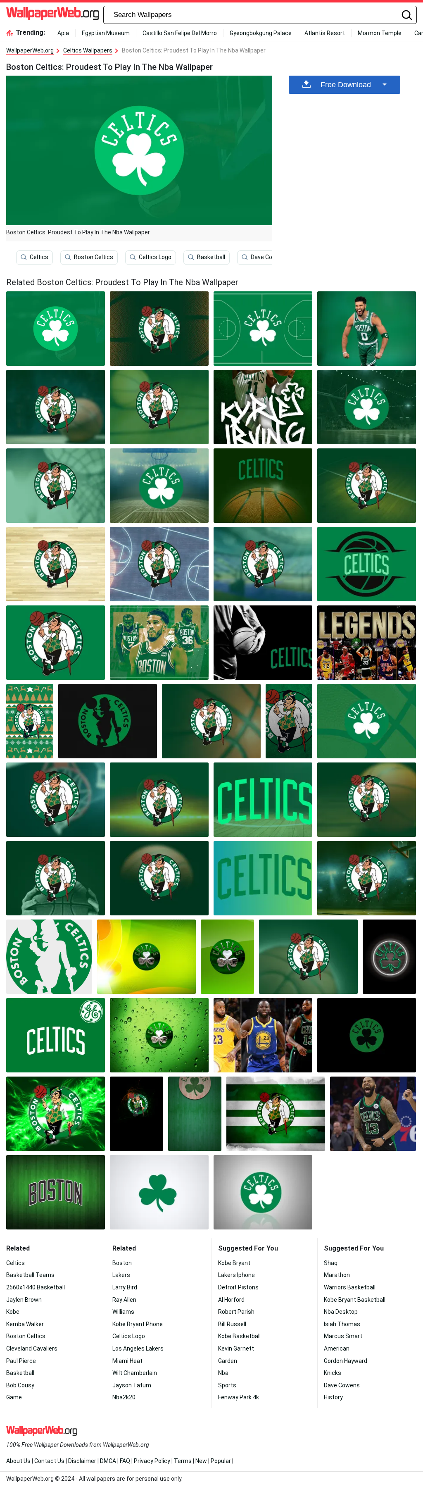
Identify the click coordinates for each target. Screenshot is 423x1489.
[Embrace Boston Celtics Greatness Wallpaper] (366, 564)
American (336, 1348)
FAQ (125, 1461)
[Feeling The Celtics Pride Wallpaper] (366, 485)
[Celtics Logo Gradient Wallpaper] (146, 957)
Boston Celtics (93, 257)
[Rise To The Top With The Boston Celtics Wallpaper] (263, 799)
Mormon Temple (380, 33)
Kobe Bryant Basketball (354, 1299)
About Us (18, 1461)
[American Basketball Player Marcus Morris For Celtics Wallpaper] (373, 1114)
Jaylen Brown (24, 1299)
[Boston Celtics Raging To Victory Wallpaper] (159, 564)
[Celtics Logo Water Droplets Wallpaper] (159, 1035)
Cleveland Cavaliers (31, 1348)
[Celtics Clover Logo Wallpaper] (227, 957)
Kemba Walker (25, 1324)
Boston (122, 1263)
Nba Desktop (341, 1311)
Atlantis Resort (324, 33)
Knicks (332, 1373)
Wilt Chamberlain (134, 1373)
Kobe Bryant (234, 1263)
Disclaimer (82, 1461)
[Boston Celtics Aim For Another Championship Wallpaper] (366, 407)
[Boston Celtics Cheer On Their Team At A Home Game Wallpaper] (263, 642)
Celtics (39, 257)
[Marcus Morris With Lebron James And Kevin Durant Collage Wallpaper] (263, 1035)
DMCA (108, 1461)
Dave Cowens (269, 257)
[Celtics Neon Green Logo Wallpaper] (389, 957)
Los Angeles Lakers (138, 1348)
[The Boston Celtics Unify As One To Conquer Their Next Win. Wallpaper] (263, 328)
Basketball (211, 257)
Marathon (337, 1275)
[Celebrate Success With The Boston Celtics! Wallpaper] (366, 878)
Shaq (330, 1263)
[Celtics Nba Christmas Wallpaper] (29, 721)
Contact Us (49, 1461)
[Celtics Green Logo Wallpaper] (55, 1035)
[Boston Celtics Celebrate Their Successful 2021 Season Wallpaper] (263, 407)
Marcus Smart (343, 1336)
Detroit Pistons (238, 1287)
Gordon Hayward (345, 1361)
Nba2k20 (123, 1397)
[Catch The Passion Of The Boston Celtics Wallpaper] (263, 564)
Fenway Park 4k (238, 1397)
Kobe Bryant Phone (137, 1324)
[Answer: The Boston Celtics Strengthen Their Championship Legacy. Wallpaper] (159, 642)
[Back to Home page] (52, 15)
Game (14, 1397)
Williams (123, 1311)
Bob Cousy (20, 1385)
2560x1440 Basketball (35, 1287)
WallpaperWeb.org (30, 50)
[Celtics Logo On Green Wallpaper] (194, 1114)
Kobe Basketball (239, 1336)
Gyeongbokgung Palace (261, 33)
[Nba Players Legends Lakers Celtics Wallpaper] (366, 642)
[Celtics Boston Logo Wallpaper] (55, 1192)
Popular (221, 1461)
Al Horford (231, 1299)
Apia (63, 33)
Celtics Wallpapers (87, 50)
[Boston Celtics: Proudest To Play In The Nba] (55, 328)
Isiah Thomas (342, 1324)
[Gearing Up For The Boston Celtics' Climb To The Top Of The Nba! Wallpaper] (366, 328)
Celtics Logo (155, 257)
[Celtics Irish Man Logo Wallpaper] (49, 957)
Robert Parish (236, 1311)
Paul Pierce (21, 1361)
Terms (183, 1461)
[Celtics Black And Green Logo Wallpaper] (107, 721)
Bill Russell (232, 1324)
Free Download (346, 85)
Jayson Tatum (131, 1385)
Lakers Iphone (236, 1275)
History (333, 1397)
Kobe (12, 1311)
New (201, 1461)
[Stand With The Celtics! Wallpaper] (366, 799)
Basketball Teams (30, 1275)
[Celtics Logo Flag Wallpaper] (275, 1114)
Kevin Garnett (236, 1348)
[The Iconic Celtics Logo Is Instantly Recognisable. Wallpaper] (55, 642)
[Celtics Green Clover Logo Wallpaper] (263, 1192)
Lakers (121, 1275)
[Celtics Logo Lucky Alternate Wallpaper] (55, 1114)
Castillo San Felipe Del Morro (180, 33)
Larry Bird (124, 1287)
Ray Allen (124, 1299)
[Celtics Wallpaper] (159, 328)
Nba (223, 1373)
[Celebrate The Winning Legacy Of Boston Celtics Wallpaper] (263, 485)
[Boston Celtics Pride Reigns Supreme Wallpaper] (55, 799)
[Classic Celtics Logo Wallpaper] (366, 1035)
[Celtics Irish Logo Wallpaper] (136, 1114)
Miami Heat (127, 1361)
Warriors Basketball (349, 1287)
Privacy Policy (152, 1461)
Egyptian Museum (106, 33)
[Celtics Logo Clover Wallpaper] (159, 1192)
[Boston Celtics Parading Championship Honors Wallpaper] (308, 957)
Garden (227, 1361)
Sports (227, 1385)
